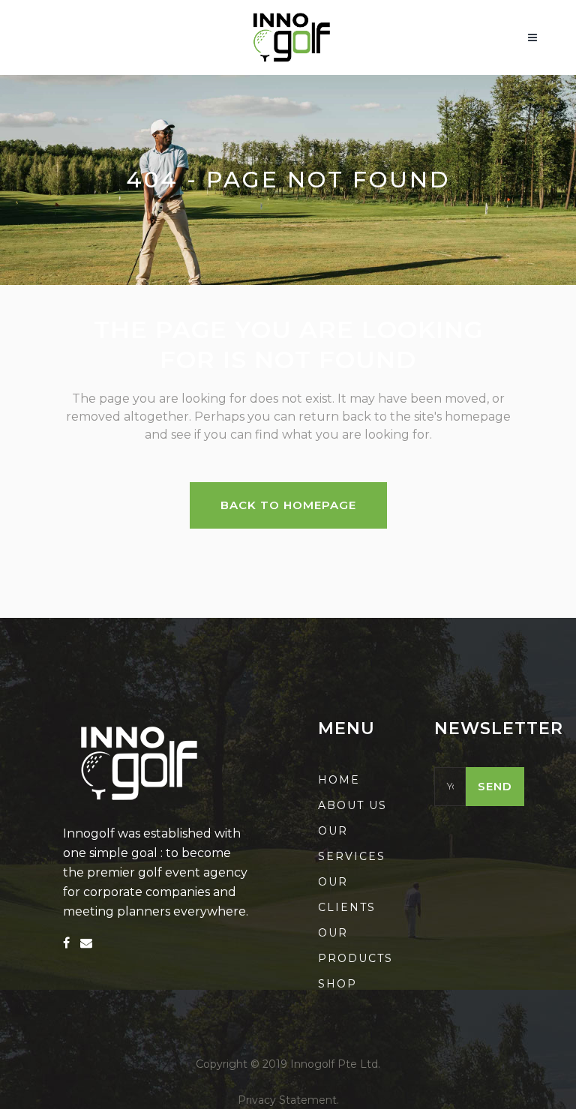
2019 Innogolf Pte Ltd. (321, 1064)
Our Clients (347, 894)
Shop (337, 984)
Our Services (352, 843)
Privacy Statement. (288, 1100)
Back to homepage (288, 505)
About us (352, 805)
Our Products (355, 945)
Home (339, 780)
